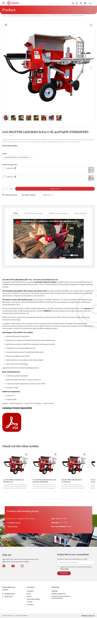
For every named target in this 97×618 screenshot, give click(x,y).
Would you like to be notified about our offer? (72, 559)
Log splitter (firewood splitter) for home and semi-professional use (27, 15)
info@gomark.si (14, 523)
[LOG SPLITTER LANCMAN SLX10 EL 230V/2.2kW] (74, 465)
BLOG (29, 594)
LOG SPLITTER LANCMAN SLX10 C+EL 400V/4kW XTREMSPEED (66, 15)
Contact (29, 602)
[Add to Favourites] (26, 458)
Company (30, 591)
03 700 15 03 (13, 526)
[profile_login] (76, 3)
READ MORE (64, 569)
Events (29, 596)
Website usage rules (58, 594)
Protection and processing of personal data (61, 597)
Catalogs (54, 591)
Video (15, 213)
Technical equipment (33, 213)
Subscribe (64, 573)
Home (4, 15)
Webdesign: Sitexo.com (88, 615)
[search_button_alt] (72, 3)
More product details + (10, 145)
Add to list (46, 195)
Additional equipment (58, 213)
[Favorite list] (80, 3)
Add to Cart (55, 189)
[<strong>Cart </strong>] (84, 3)
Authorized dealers (33, 599)
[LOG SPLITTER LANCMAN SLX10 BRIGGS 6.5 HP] (16, 465)
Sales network (80, 213)
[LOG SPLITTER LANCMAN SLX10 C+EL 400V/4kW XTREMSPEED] (45, 465)
